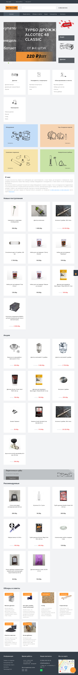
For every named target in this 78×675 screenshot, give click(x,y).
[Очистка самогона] (12, 627)
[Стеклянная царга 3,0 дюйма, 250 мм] (14, 242)
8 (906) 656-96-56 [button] (45, 660)
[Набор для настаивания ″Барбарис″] (63, 242)
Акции (46, 14)
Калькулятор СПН (8, 662)
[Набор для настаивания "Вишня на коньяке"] (39, 274)
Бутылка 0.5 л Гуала (39, 505)
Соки (30, 89)
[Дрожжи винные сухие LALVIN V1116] (39, 559)
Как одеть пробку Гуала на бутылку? (28, 606)
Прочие (7, 89)
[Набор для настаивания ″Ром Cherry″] (14, 274)
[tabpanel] (30, 41)
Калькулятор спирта (9, 665)
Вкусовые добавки (58, 84)
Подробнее (12, 478)
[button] (8, 1)
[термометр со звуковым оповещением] (14, 210)
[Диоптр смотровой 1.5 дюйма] (39, 347)
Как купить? (28, 1)
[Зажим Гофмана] (14, 411)
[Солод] (48, 597)
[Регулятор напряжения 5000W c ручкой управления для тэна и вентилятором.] (14, 307)
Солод (6, 116)
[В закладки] (24, 203)
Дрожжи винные (9, 84)
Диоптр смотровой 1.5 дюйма (39, 357)
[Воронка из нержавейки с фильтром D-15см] (14, 347)
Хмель (6, 119)
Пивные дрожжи (9, 112)
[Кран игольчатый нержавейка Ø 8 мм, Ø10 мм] (14, 443)
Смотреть (10, 143)
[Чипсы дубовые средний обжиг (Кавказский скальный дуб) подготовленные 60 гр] (14, 559)
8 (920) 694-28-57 (64, 190)
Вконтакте (11, 191)
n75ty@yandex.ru (45, 663)
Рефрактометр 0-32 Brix (14, 537)
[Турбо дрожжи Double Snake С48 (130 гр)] (63, 495)
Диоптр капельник (39, 220)
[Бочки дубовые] (30, 627)
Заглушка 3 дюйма (63, 389)
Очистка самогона (10, 635)
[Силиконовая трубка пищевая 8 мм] (63, 527)
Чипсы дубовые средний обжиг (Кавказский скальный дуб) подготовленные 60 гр (14, 571)
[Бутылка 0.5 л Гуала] (39, 495)
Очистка (56, 89)
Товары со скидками (9, 660)
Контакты (62, 14)
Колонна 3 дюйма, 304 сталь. (63, 220)
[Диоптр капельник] (39, 210)
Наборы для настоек (59, 87)
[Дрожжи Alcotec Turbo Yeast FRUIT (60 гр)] (14, 379)
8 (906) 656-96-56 (54, 190)
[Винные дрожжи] (12, 597)
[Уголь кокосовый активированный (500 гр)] (14, 495)
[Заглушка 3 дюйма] (63, 379)
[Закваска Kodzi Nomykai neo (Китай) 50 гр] (39, 411)
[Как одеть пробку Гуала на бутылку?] (30, 597)
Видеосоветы (26, 14)
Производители (8, 669)
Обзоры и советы (37, 14)
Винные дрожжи (9, 605)
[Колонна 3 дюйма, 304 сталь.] (63, 210)
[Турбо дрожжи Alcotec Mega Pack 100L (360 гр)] (39, 527)
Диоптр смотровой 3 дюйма (63, 357)
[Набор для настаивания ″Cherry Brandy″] (39, 242)
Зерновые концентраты (35, 84)
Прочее (7, 114)
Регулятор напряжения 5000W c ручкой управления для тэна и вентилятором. (14, 318)
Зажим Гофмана (14, 421)
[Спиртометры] (66, 597)
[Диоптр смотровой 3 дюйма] (63, 347)
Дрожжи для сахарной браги (12, 87)
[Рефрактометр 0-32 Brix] (14, 527)
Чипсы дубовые (58, 91)
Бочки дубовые (27, 635)
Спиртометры (64, 605)
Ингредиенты (33, 87)
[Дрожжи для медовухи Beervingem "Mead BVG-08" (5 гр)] (63, 274)
